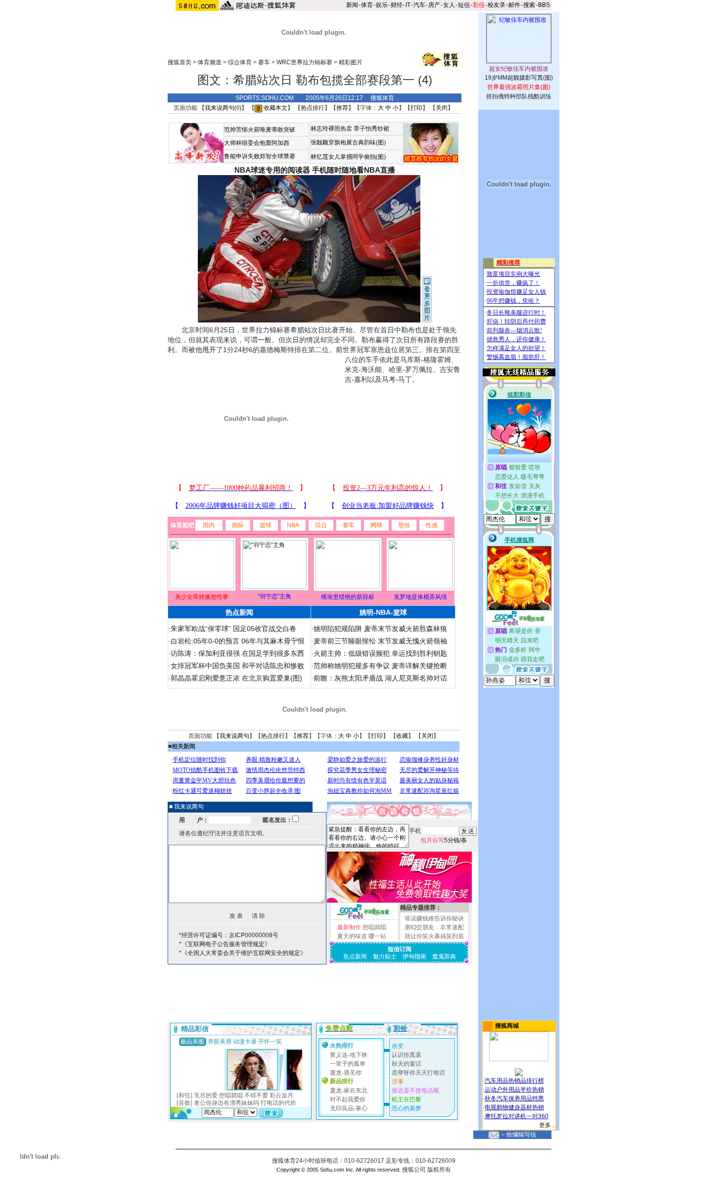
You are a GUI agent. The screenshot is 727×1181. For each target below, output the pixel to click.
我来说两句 (234, 735)
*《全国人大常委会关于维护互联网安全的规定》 (242, 953)
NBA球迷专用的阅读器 (272, 170)
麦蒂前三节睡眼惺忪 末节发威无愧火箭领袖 (380, 641)
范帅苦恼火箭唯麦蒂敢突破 (259, 129)
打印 (416, 107)
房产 (434, 4)
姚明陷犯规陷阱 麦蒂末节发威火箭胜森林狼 (380, 629)
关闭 (442, 107)
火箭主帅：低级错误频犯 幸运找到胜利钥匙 (380, 653)
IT (408, 4)
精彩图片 (351, 62)
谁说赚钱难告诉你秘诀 (434, 918)
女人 (449, 4)
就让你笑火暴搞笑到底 (434, 936)
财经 (397, 4)
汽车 (419, 4)
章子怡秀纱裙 (371, 128)
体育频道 (210, 62)
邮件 (514, 4)
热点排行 (312, 107)
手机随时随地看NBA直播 (353, 170)
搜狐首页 (179, 62)
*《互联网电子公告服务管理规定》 (225, 944)
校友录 (496, 4)
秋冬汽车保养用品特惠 (514, 1098)
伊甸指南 (414, 956)
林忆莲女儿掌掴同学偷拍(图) (348, 156)
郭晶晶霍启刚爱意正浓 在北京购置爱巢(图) (236, 678)
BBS (544, 4)
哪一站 (377, 936)
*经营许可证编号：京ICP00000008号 (228, 935)
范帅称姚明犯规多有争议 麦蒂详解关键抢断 (380, 666)
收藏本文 (274, 107)
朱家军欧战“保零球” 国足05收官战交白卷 (233, 629)
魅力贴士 (385, 956)
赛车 (264, 62)
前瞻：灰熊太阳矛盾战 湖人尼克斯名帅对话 (380, 678)
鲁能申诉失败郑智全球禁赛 (259, 156)
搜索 (529, 4)
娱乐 (382, 4)
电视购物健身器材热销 (514, 1107)
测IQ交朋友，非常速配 (434, 927)
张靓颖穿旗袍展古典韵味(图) (348, 142)
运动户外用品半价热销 (514, 1089)
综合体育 (240, 62)
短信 (464, 4)
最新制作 (349, 927)
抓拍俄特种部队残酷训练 (518, 96)
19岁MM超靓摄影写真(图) (519, 77)
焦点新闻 (355, 956)
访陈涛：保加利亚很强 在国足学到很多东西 (237, 653)
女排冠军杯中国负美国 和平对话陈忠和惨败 (237, 666)
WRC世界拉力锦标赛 (304, 62)
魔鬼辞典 (444, 956)
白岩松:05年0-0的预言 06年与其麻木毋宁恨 (238, 641)
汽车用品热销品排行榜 (514, 1080)
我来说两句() (223, 107)
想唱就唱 (374, 927)
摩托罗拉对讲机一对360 (516, 1116)
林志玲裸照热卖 (331, 128)
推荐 (342, 107)
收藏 (402, 735)
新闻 (352, 4)
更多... (547, 1125)
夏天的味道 (352, 936)
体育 (367, 4)
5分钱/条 (443, 840)
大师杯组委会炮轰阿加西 (256, 142)
